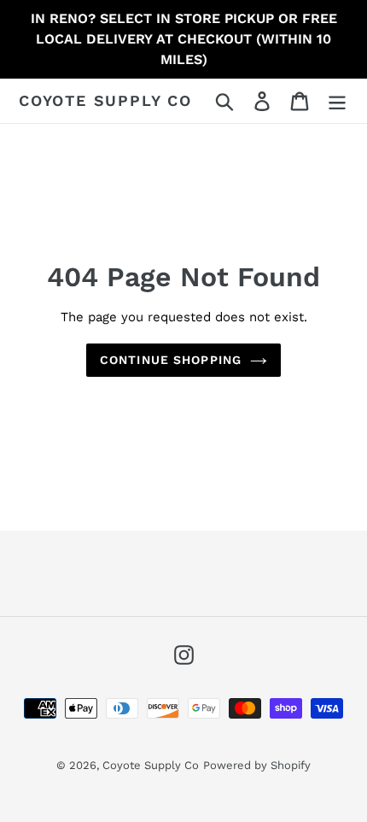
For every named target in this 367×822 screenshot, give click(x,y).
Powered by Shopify (257, 765)
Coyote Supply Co (105, 100)
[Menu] (337, 101)
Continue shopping (171, 360)
